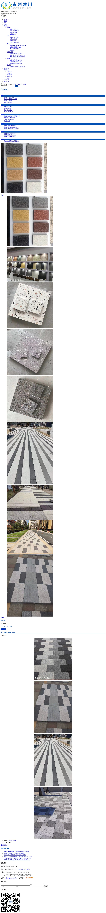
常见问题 (9, 74)
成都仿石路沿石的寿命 (16, 53)
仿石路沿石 (10, 52)
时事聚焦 (9, 76)
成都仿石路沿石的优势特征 (17, 55)
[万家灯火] (29, 878)
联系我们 (6, 81)
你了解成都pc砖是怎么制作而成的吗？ (14, 853)
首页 (14, 84)
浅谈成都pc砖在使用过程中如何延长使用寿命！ (17, 859)
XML (28, 869)
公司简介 (6, 79)
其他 (8, 78)
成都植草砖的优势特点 (16, 60)
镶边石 (9, 65)
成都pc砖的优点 (14, 37)
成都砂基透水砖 (14, 29)
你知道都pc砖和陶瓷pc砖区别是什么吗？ (15, 855)
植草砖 (9, 58)
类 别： (7, 626)
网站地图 (20, 869)
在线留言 (3, 629)
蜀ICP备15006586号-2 (11, 878)
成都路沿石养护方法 (15, 47)
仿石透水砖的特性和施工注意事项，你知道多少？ (17, 858)
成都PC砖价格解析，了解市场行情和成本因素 (16, 851)
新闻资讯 (6, 70)
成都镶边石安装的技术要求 (17, 66)
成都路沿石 (13, 50)
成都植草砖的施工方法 (16, 61)
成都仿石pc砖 (13, 32)
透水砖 (5, 21)
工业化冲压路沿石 (15, 48)
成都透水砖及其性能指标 (10, 99)
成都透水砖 (13, 34)
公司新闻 (9, 71)
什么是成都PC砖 (14, 42)
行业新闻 (9, 73)
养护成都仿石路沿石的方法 (17, 56)
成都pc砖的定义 (14, 40)
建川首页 (6, 19)
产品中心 (6, 26)
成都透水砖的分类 (9, 97)
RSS (25, 869)
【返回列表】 (4, 845)
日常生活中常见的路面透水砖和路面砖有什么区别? (18, 856)
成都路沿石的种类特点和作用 (18, 45)
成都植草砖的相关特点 (16, 63)
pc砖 (5, 22)
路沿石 (5, 24)
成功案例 (6, 68)
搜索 (17, 85)
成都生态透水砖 (14, 30)
